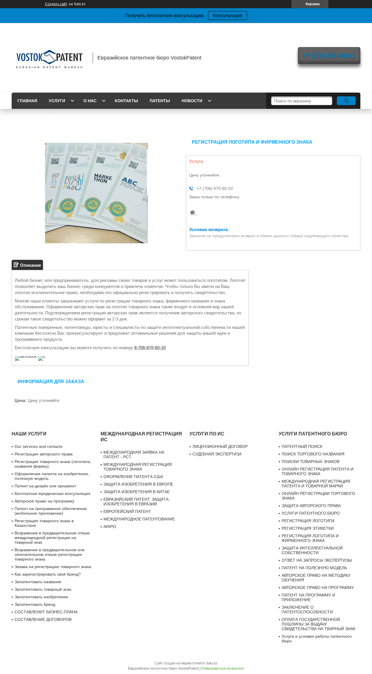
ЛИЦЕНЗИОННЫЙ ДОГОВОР (220, 446)
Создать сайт (56, 4)
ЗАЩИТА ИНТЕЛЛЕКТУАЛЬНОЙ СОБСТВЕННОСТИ (312, 550)
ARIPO (109, 526)
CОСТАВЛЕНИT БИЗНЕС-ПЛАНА (46, 612)
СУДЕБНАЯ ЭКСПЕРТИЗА (217, 454)
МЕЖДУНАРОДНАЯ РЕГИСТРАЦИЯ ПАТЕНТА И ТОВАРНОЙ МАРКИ (316, 483)
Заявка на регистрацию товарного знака (53, 566)
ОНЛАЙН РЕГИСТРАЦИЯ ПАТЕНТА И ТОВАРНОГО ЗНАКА (317, 471)
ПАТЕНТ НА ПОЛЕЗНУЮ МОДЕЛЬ (314, 567)
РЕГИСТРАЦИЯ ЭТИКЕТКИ (308, 528)
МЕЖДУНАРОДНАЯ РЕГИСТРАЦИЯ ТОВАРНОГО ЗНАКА (137, 466)
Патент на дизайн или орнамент (45, 486)
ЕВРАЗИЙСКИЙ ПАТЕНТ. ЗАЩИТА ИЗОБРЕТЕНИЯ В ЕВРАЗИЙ (136, 501)
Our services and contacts (49, 117)
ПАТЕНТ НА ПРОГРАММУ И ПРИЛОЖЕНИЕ (308, 597)
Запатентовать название (38, 581)
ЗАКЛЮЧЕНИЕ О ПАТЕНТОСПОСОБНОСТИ (307, 609)
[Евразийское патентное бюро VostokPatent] (49, 57)
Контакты (126, 100)
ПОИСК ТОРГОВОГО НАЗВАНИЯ (313, 454)
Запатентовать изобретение (41, 596)
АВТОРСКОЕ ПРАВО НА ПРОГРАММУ (318, 587)
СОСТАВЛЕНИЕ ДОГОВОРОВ (43, 619)
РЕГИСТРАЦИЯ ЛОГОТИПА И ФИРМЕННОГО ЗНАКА (310, 538)
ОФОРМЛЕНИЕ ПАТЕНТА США (133, 476)
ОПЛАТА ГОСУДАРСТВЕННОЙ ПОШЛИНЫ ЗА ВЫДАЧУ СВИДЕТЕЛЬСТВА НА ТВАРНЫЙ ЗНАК (318, 624)
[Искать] (346, 100)
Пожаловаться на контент (222, 668)
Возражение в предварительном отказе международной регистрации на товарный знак (52, 538)
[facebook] (26, 356)
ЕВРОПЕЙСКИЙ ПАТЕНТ (127, 511)
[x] (41, 356)
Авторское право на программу (44, 501)
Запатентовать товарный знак (43, 589)
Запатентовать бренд (35, 604)
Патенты (160, 100)
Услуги (57, 100)
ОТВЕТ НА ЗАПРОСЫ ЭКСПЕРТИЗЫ (317, 560)
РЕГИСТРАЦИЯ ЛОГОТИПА (308, 520)
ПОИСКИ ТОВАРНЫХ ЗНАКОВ (310, 461)
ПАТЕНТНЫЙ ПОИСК (302, 446)
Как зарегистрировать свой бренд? (48, 574)
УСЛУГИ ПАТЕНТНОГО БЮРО (311, 513)
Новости (192, 100)
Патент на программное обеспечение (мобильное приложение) (51, 511)
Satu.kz (211, 663)
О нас (89, 100)
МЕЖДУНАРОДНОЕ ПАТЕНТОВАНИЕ (139, 519)
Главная (27, 100)
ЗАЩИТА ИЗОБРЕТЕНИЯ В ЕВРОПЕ (138, 484)
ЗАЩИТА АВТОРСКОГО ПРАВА (311, 505)
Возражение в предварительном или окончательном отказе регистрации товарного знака (50, 554)
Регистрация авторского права (44, 454)
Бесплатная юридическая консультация (52, 493)
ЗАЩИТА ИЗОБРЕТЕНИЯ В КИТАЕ (136, 491)
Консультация (227, 15)
